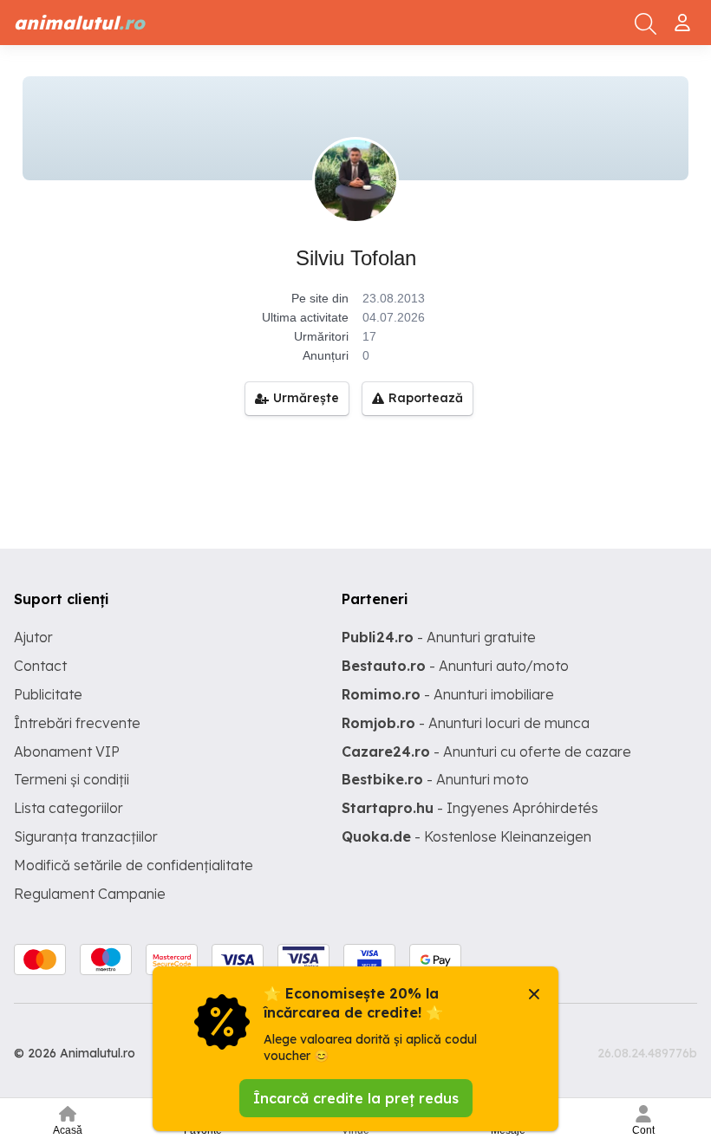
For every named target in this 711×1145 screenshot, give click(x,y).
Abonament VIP (67, 751)
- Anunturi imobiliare (448, 694)
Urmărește (306, 398)
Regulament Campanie (90, 893)
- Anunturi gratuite (439, 637)
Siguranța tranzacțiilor (86, 836)
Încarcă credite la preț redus (356, 1098)
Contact (40, 665)
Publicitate (48, 694)
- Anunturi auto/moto (455, 665)
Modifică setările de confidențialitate (133, 865)
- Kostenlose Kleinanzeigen (466, 836)
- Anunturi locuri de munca (466, 723)
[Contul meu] (684, 15)
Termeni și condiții (71, 779)
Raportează (425, 398)
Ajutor (33, 637)
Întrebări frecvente (77, 723)
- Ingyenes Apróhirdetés (470, 807)
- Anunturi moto (435, 779)
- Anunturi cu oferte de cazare (486, 751)
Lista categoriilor (68, 807)
